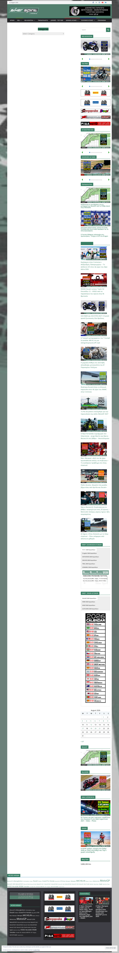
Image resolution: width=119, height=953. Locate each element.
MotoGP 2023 (75, 884)
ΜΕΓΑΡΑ (42, 886)
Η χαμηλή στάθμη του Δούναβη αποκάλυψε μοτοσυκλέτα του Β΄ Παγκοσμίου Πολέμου (93, 365)
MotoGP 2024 (82, 884)
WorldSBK (15, 886)
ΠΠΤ (46, 886)
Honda (52, 881)
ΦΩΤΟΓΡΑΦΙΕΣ (54, 886)
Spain (100, 884)
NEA (18, 20)
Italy (56, 881)
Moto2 (91, 881)
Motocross (96, 881)
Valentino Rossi (106, 884)
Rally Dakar (96, 884)
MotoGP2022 (54, 884)
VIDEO (9, 886)
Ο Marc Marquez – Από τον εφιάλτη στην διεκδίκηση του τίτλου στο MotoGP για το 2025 (102, 911)
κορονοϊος (61, 886)
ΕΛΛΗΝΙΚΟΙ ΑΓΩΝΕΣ (87, 20)
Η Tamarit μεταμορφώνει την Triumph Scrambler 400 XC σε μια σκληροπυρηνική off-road (95, 340)
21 (100, 728)
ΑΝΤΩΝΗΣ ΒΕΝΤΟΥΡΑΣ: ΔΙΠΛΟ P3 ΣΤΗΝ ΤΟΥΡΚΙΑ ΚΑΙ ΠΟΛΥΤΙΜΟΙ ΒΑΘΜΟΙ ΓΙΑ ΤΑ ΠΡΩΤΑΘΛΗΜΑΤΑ (94, 229)
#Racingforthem (18, 881)
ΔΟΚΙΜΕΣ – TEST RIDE (57, 20)
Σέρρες (48, 886)
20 (95, 728)
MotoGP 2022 (61, 884)
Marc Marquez (66, 881)
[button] (21, 20)
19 (91, 728)
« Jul (82, 741)
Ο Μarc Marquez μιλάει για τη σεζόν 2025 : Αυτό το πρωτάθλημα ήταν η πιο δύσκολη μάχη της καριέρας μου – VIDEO (86, 912)
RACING (91, 884)
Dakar (31, 881)
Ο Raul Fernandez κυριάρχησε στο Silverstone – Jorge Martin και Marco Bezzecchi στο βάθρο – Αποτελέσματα (95, 436)
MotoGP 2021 (40, 884)
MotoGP (105, 880)
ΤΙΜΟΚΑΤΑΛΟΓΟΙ (43, 20)
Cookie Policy (36, 950)
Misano (87, 881)
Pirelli (87, 884)
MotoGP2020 (27, 884)
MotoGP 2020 (33, 884)
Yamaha (26, 886)
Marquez (73, 881)
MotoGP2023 (68, 884)
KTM (61, 881)
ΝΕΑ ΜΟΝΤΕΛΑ (28, 20)
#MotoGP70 (10, 881)
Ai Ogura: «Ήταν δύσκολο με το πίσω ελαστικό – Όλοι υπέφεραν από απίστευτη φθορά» (94, 536)
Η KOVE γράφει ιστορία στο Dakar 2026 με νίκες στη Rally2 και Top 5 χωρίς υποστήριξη (94, 850)
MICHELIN (80, 880)
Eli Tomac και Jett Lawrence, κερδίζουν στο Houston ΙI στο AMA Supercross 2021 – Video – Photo (95, 819)
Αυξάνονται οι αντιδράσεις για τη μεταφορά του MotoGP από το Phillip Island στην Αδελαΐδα (95, 206)
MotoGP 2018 (11, 884)
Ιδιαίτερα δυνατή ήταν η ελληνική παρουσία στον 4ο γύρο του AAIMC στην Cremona (94, 389)
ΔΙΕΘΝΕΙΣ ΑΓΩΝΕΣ (71, 20)
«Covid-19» (33, 886)
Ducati (35, 881)
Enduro (40, 881)
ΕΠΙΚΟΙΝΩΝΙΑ (102, 20)
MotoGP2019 (19, 884)
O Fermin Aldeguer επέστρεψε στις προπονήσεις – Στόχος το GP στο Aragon (94, 235)
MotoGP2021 (47, 884)
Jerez (58, 881)
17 (83, 728)
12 (91, 725)
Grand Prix (45, 881)
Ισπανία (38, 886)
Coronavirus (26, 881)
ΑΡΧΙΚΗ (12, 20)
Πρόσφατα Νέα (87, 243)
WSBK (21, 886)
